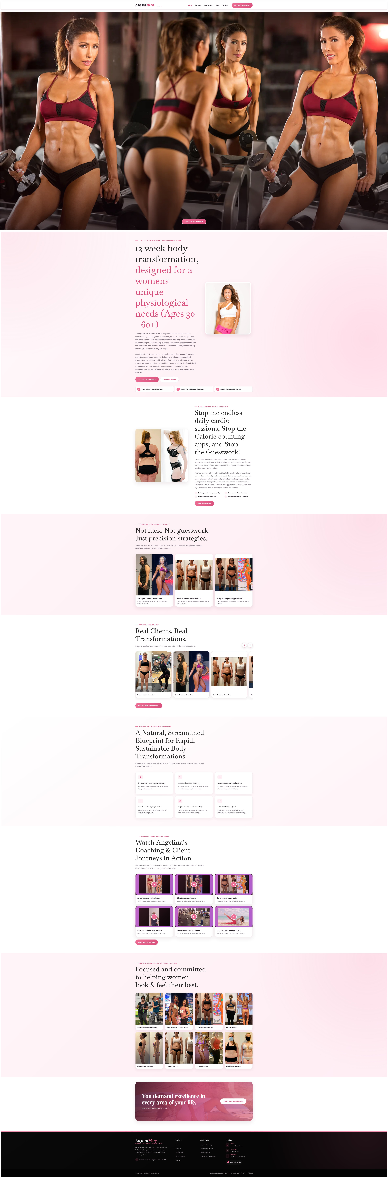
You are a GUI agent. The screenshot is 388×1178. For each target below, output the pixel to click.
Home (190, 5)
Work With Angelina (204, 503)
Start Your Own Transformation (148, 705)
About (217, 5)
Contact (225, 5)
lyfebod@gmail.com (237, 1146)
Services (198, 5)
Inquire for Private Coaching (233, 1101)
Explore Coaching (206, 1145)
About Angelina (180, 1156)
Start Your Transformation (242, 5)
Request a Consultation (208, 1156)
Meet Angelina (205, 1152)
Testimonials (208, 5)
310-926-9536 (234, 1151)
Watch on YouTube (234, 1162)
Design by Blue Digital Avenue (218, 1173)
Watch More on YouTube (146, 942)
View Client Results (169, 379)
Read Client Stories (207, 1148)
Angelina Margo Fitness (237, 1173)
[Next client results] (250, 645)
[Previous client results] (244, 645)
